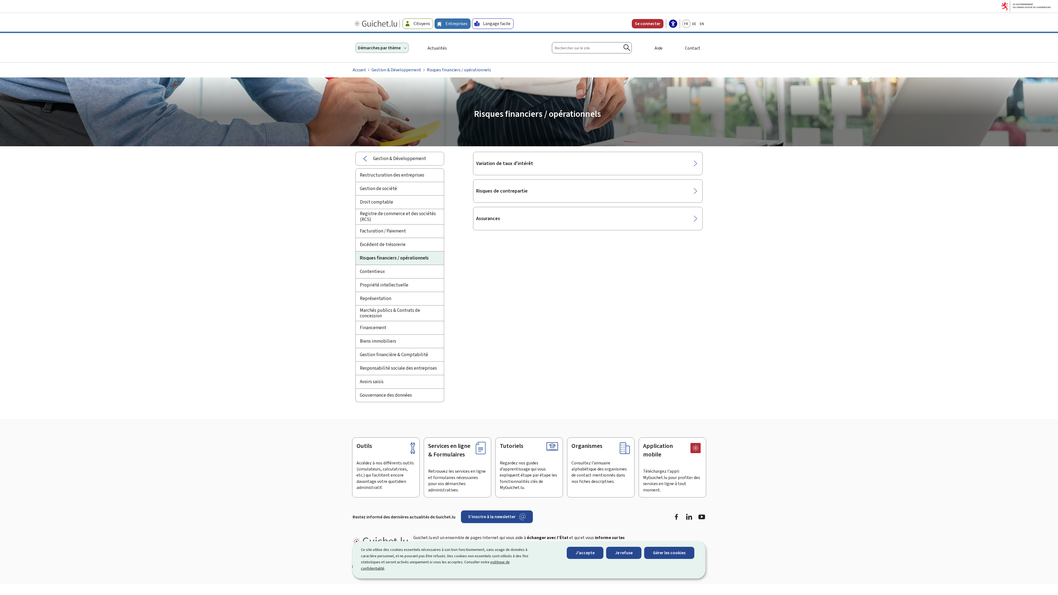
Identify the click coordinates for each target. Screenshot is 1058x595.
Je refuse (624, 553)
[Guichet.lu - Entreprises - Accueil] (376, 23)
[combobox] (592, 47)
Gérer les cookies (669, 553)
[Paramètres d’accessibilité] (673, 24)
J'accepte (585, 553)
